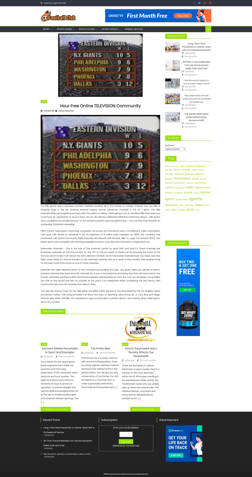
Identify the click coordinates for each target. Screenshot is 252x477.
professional (180, 188)
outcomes (200, 182)
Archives (169, 145)
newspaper (179, 182)
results (168, 192)
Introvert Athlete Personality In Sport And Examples (60, 350)
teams (199, 205)
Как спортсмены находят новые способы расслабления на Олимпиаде (197, 98)
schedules (178, 193)
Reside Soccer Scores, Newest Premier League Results (146, 409)
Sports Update (110, 29)
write (197, 210)
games (189, 174)
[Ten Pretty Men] (100, 329)
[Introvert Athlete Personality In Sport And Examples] (60, 329)
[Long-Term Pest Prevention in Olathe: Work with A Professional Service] (172, 47)
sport (169, 199)
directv (194, 170)
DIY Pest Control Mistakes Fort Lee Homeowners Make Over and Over (196, 65)
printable (169, 187)
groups (169, 178)
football (178, 173)
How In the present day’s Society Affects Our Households (141, 352)
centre (176, 169)
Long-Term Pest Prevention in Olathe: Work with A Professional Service (196, 47)
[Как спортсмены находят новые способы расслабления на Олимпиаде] (172, 99)
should (196, 193)
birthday (168, 170)
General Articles (134, 29)
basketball (201, 166)
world (190, 210)
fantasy (169, 174)
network (169, 183)
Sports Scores (87, 29)
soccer (205, 192)
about (167, 166)
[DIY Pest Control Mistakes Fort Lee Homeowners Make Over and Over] (172, 65)
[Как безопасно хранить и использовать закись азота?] (172, 83)
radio (189, 187)
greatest (199, 174)
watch (181, 209)
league (195, 178)
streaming (189, 205)
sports (195, 199)
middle (203, 179)
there (207, 205)
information (182, 178)
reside (207, 187)
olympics (190, 183)
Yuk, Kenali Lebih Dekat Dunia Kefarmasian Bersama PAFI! (196, 117)
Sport (46, 29)
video (174, 209)
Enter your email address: (126, 436)
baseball (190, 166)
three (167, 210)
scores (188, 192)
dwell (201, 169)
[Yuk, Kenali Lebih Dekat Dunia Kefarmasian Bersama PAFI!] (172, 117)
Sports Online (64, 29)
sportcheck (181, 199)
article (182, 166)
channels (186, 169)
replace (199, 187)
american (174, 166)
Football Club (132, 445)
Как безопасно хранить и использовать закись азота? (196, 82)
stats (181, 205)
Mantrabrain (142, 474)
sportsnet (171, 205)
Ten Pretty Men (100, 348)
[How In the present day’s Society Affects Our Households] (141, 329)
